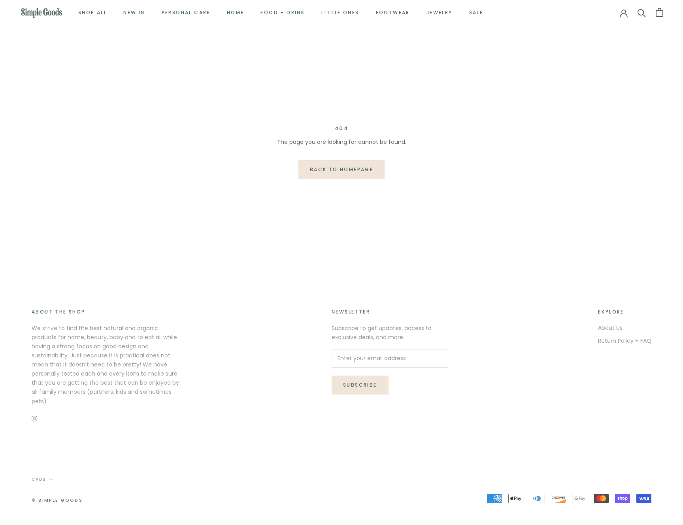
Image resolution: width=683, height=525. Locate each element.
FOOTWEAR (393, 12)
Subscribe (360, 384)
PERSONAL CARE (186, 12)
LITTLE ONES (340, 12)
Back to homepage (341, 169)
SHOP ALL (92, 12)
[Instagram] (34, 418)
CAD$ (39, 479)
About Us (610, 328)
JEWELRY (439, 12)
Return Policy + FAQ (624, 341)
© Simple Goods (57, 500)
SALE (476, 12)
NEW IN (134, 12)
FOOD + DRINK (282, 12)
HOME (235, 12)
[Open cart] (659, 12)
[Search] (642, 12)
